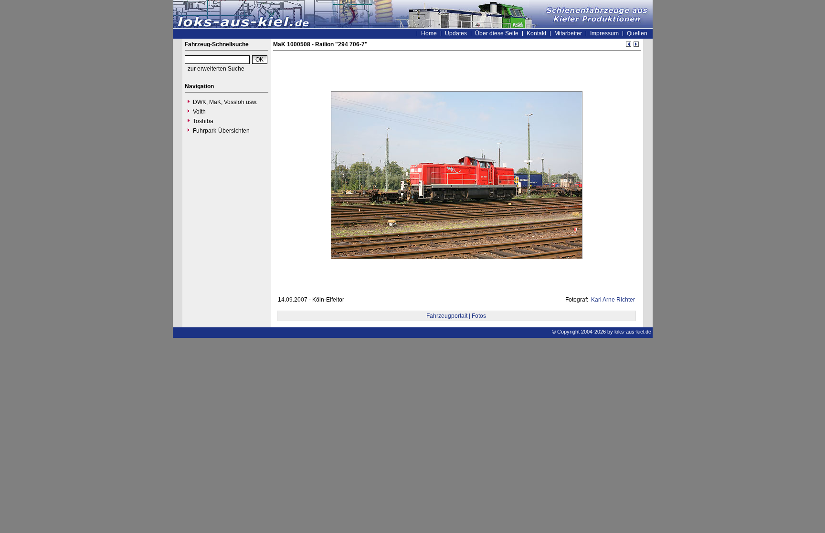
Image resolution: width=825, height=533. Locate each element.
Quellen (637, 33)
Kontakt (536, 33)
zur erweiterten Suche (216, 68)
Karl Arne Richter (612, 299)
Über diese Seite (496, 33)
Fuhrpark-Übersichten (221, 130)
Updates (456, 33)
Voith (199, 111)
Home (429, 33)
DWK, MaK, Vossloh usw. (225, 102)
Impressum (604, 33)
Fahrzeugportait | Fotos (456, 316)
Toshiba (203, 121)
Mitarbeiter (568, 33)
